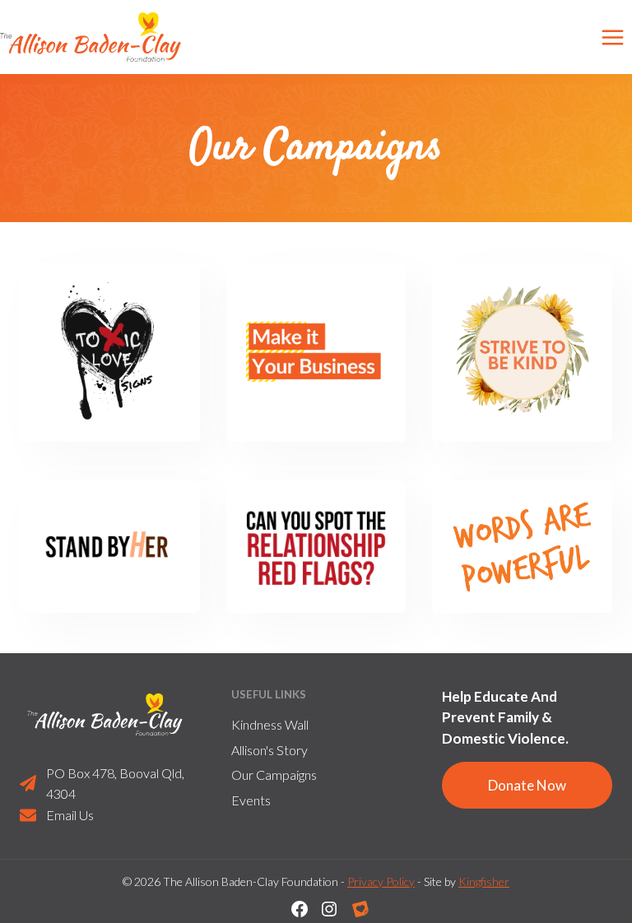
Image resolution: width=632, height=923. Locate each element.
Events (251, 800)
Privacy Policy (381, 881)
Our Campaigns (274, 774)
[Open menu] (612, 37)
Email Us (70, 815)
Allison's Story (269, 750)
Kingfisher (483, 881)
